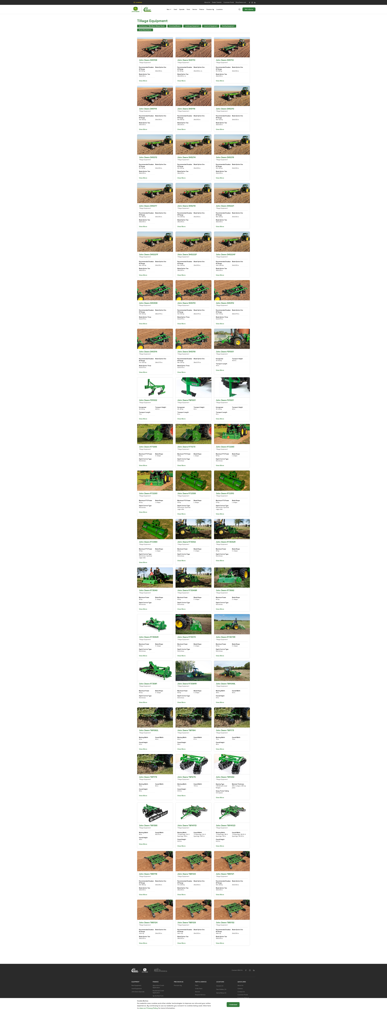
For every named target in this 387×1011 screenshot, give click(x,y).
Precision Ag (210, 9)
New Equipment (136, 985)
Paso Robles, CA (221, 989)
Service (194, 9)
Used (175, 9)
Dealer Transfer (217, 2)
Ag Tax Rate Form (158, 996)
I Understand (233, 1005)
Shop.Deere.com (241, 2)
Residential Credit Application (158, 992)
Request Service (200, 995)
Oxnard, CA (219, 986)
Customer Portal (229, 2)
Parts (188, 9)
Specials (181, 9)
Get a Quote (249, 9)
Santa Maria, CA (221, 993)
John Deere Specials (138, 992)
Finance (201, 9)
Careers (240, 988)
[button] (137, 2)
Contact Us (241, 992)
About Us (207, 2)
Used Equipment (137, 988)
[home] (142, 9)
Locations (219, 9)
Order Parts (198, 988)
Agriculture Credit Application (158, 986)
